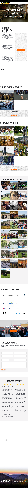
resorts (5, 66)
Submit (3, 369)
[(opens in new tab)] (3, 297)
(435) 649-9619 (14, 169)
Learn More (14, 115)
